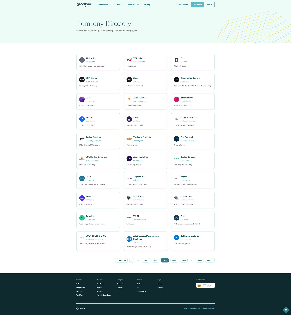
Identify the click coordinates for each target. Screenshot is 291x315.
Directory (100, 291)
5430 (155, 260)
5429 (146, 260)
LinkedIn (140, 284)
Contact (120, 287)
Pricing (99, 287)
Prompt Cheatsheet (104, 295)
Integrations (80, 287)
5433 (184, 260)
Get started (198, 4)
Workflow (79, 295)
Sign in (209, 4)
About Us (120, 284)
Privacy (160, 287)
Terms (159, 284)
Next (209, 260)
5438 (200, 260)
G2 (138, 287)
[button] (205, 285)
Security (79, 291)
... (138, 260)
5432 (174, 260)
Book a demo (183, 4)
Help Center (101, 284)
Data (78, 284)
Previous (122, 260)
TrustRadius (141, 291)
